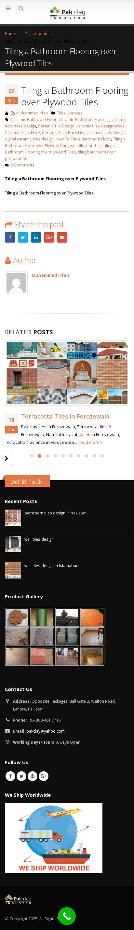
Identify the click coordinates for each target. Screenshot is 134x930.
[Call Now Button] (67, 916)
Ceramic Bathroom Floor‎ (34, 119)
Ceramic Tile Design (56, 125)
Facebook (10, 237)
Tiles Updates (70, 112)
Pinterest (32, 776)
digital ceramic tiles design (29, 138)
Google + (49, 237)
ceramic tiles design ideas (100, 125)
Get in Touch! (27, 481)
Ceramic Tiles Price (22, 132)
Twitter (23, 237)
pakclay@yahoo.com (45, 731)
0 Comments (22, 164)
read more (89, 442)
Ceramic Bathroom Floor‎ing (84, 119)
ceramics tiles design (106, 132)
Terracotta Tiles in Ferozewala (65, 416)
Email (62, 237)
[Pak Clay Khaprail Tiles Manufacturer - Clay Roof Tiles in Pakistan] (67, 12)
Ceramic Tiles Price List (63, 132)
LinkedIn (36, 237)
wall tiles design (39, 539)
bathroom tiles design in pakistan (55, 512)
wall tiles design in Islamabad (51, 565)
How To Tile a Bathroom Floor (83, 138)
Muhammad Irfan (32, 112)
